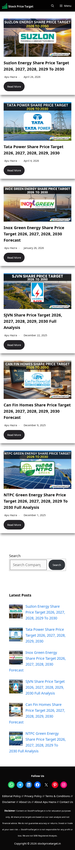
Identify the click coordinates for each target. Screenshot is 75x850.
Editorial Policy (11, 796)
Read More (14, 86)
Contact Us (66, 802)
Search (15, 555)
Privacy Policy (33, 796)
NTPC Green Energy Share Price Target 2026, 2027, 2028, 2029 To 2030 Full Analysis (36, 501)
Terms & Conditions (57, 796)
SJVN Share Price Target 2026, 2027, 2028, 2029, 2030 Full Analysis (33, 321)
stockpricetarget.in (49, 843)
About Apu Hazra (45, 802)
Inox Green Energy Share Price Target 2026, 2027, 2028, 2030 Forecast (34, 234)
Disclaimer (8, 802)
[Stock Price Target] (17, 5)
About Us (25, 802)
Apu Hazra (10, 77)
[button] (52, 6)
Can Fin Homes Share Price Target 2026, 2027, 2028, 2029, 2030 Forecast (37, 411)
